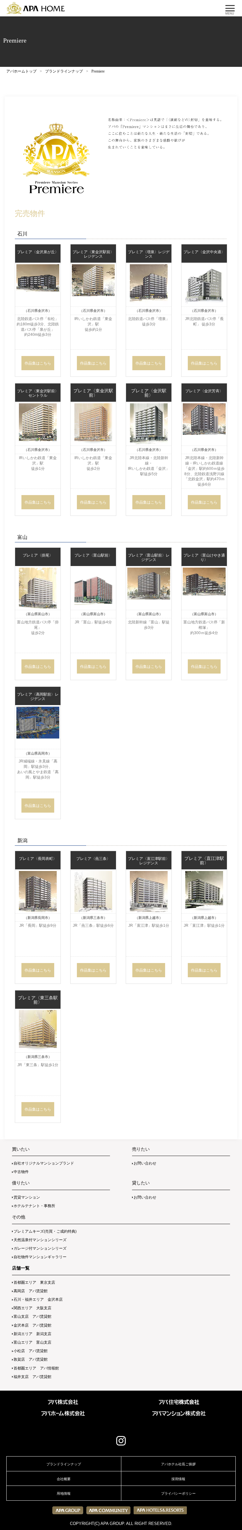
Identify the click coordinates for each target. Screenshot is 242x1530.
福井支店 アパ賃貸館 (32, 1377)
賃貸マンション (27, 1197)
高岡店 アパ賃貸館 (31, 1291)
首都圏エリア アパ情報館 (36, 1368)
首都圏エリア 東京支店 (34, 1282)
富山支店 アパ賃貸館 (32, 1316)
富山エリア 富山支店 (32, 1342)
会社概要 (64, 1479)
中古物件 (21, 1172)
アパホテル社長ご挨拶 (178, 1464)
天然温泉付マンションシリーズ (40, 1240)
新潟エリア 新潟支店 (32, 1334)
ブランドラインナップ (64, 71)
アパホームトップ (21, 71)
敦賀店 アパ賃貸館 (31, 1359)
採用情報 (178, 1479)
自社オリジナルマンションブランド (44, 1163)
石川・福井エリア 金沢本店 (38, 1299)
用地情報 (64, 1493)
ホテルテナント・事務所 (34, 1206)
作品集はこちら (38, 362)
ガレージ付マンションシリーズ (40, 1248)
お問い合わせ (145, 1163)
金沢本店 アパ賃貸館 (32, 1325)
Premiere (98, 71)
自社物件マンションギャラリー (40, 1257)
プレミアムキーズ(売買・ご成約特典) (45, 1231)
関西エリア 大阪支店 (32, 1308)
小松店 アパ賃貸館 (31, 1351)
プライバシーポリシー (178, 1493)
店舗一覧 (21, 1267)
